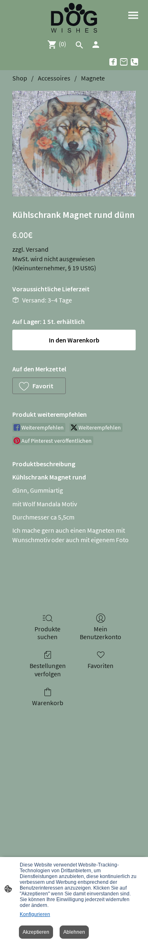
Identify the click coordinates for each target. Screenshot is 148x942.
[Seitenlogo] (74, 18)
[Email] (123, 62)
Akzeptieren (36, 932)
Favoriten (100, 665)
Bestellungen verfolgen (48, 669)
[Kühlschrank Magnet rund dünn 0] (74, 143)
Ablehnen (74, 932)
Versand (37, 249)
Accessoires (54, 78)
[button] (39, 386)
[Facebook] (113, 62)
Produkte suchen (47, 633)
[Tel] (134, 62)
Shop (19, 78)
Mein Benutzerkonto (100, 633)
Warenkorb (47, 703)
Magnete (93, 78)
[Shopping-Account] (96, 45)
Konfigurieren (35, 914)
